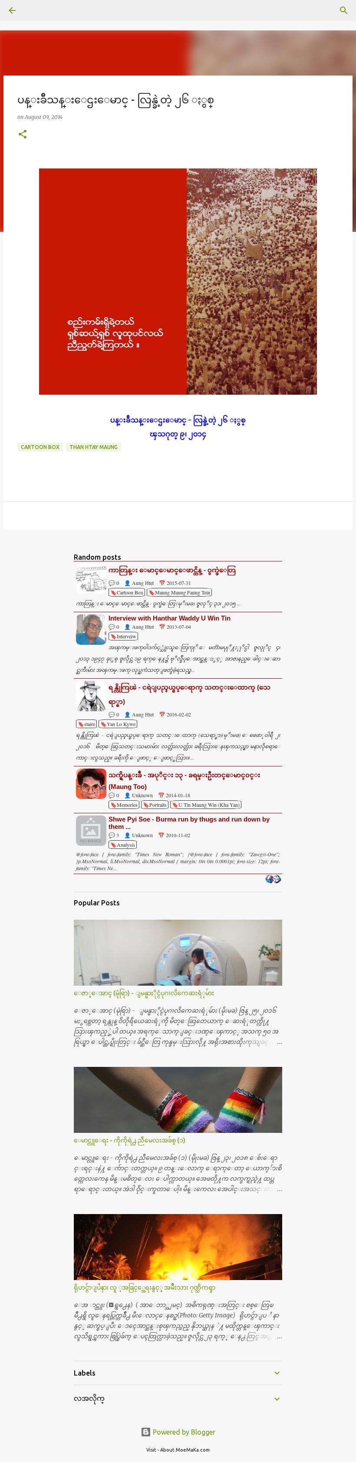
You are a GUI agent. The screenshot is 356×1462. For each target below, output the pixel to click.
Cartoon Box (40, 447)
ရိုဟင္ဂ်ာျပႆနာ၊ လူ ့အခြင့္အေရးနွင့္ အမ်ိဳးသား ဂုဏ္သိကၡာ (144, 1287)
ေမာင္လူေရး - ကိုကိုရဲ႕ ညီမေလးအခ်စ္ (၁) (129, 1140)
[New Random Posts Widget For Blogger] (273, 879)
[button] (22, 135)
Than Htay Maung (93, 447)
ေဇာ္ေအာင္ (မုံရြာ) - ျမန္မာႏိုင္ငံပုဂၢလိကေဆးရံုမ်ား (144, 993)
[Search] (36, 10)
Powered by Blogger (183, 1432)
